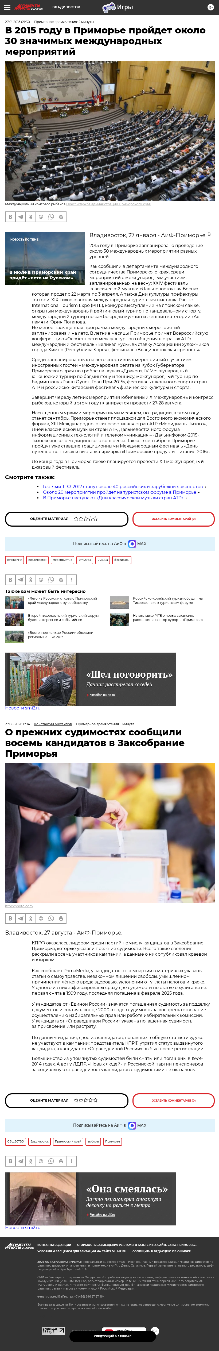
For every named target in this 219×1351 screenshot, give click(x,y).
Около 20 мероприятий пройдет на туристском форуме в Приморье (119, 492)
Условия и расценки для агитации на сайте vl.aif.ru (81, 1251)
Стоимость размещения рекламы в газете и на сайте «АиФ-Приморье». (137, 1245)
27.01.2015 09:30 (17, 22)
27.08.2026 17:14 (17, 724)
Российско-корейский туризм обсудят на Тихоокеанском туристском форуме (168, 600)
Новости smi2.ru (23, 708)
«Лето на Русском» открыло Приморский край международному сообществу (62, 600)
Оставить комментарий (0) (174, 519)
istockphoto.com (19, 906)
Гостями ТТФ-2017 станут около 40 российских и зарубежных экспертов (123, 486)
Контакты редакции (54, 1245)
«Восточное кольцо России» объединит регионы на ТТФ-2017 (61, 635)
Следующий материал (112, 1336)
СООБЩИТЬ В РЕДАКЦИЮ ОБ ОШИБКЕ (161, 1251)
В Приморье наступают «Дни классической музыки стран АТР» (113, 497)
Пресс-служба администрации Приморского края (108, 204)
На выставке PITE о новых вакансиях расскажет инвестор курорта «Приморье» (168, 617)
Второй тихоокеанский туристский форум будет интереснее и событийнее (63, 617)
